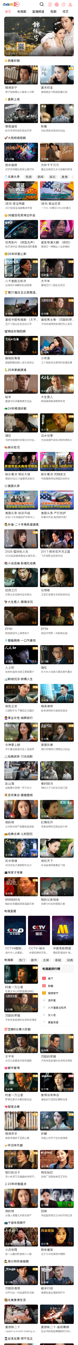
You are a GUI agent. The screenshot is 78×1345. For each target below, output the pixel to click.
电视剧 (21, 11)
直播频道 (38, 11)
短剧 (53, 11)
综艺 (66, 11)
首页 (8, 11)
